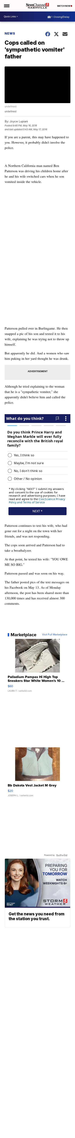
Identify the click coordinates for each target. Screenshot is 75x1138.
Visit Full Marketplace (54, 634)
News (10, 33)
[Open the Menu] (6, 6)
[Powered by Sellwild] (61, 855)
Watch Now (64, 6)
